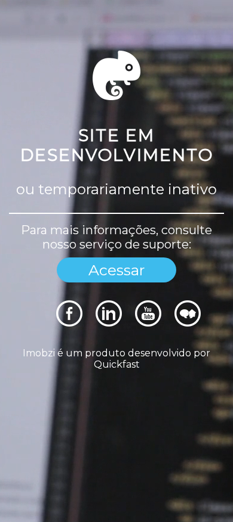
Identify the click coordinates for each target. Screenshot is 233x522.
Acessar (116, 270)
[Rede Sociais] (69, 323)
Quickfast (117, 364)
